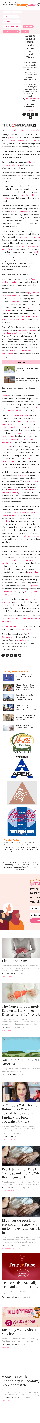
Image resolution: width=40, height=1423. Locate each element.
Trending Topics (11, 840)
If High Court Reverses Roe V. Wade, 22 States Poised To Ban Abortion (26, 717)
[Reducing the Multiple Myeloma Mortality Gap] (8, 728)
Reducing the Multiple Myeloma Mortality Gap (24, 727)
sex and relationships (11, 1190)
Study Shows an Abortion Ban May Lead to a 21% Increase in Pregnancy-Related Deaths (25, 697)
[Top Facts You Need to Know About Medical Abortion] (8, 677)
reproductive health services (14, 333)
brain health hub (10, 17)
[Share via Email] (30, 117)
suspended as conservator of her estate (22, 141)
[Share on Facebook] (24, 114)
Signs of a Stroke (29, 842)
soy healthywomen (11, 21)
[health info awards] (22, 821)
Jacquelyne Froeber (12, 1297)
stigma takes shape (22, 415)
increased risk (33, 481)
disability (6, 1400)
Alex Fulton (9, 1027)
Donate (25, 31)
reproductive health (23, 646)
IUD (19, 176)
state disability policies (26, 330)
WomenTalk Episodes (12, 26)
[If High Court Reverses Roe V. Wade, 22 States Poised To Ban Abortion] (8, 717)
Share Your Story (11, 31)
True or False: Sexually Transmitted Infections (20, 1284)
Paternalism (7, 447)
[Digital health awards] (22, 743)
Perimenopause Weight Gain (18, 849)
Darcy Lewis (9, 973)
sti (3, 1300)
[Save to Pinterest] (32, 114)
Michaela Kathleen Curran (15, 130)
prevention (22, 475)
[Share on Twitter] (28, 114)
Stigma (5, 396)
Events (7, 12)
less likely (6, 521)
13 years (10, 138)
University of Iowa (23, 629)
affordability (18, 643)
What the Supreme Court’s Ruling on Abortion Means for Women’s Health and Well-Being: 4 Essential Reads (25, 687)
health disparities (29, 643)
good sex (17, 12)
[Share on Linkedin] (36, 114)
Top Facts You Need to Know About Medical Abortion (24, 677)
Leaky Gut (17, 845)
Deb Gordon (9, 1074)
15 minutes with (8, 1139)
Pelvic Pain (20, 847)
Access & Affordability (30, 105)
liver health (7, 976)
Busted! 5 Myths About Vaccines (19, 1331)
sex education (7, 592)
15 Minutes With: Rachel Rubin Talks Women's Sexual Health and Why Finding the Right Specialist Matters (20, 1113)
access (11, 643)
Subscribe (28, 26)
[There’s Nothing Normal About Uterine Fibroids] (9, 370)
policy (14, 646)
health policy (6, 646)
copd (4, 1077)
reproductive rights (8, 649)
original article (22, 640)
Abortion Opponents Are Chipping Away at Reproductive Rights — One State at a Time (26, 707)
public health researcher (21, 212)
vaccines (5, 1347)
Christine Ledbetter (12, 1188)
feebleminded (16, 302)
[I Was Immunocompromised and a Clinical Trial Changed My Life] (9, 379)
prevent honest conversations (14, 427)
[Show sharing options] (34, 125)
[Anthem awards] (22, 793)
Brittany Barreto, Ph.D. (12, 1398)
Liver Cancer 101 (14, 960)
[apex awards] (22, 767)
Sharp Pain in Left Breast (12, 842)
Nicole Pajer (9, 1136)
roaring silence (32, 586)
